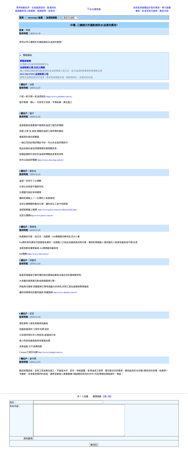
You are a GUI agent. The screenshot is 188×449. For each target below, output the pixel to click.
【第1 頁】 (107, 396)
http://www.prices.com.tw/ (41, 215)
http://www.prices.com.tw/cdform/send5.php (57, 209)
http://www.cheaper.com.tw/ (50, 352)
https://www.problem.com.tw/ (59, 96)
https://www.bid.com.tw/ (38, 254)
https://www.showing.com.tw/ (50, 160)
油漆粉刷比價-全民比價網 (32, 67)
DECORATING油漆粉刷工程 (34, 74)
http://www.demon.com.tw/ (65, 292)
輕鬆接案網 (25, 61)
